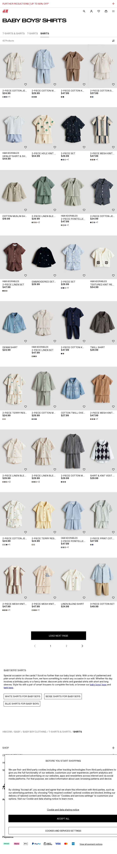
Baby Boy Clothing (34, 731)
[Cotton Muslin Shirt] (14, 192)
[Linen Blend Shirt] (73, 579)
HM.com (7, 731)
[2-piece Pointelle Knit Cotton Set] (73, 192)
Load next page (58, 635)
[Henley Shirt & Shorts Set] (14, 129)
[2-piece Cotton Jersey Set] (14, 66)
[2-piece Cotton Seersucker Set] (102, 66)
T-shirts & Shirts (60, 731)
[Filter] (113, 40)
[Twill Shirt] (102, 323)
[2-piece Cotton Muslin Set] (43, 66)
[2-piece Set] (73, 129)
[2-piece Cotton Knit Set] (73, 66)
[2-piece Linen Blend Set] (43, 192)
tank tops (8, 687)
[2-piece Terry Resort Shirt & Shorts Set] (14, 388)
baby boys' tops (98, 684)
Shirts (77, 731)
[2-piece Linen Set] (14, 257)
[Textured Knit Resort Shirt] (102, 257)
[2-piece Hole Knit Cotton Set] (43, 129)
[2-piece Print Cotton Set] (102, 514)
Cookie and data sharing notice (63, 809)
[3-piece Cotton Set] (102, 579)
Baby (17, 731)
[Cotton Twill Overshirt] (73, 388)
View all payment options (91, 844)
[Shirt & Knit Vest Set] (102, 451)
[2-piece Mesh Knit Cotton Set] (102, 129)
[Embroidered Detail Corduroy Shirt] (43, 257)
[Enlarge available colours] (34, 97)
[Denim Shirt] (14, 323)
